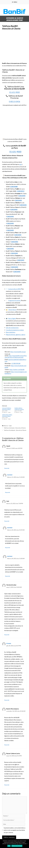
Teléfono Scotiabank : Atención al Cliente (15, 430)
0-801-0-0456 (14, 101)
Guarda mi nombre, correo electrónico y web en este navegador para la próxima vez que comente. (14, 830)
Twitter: (7, 369)
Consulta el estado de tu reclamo (15, 330)
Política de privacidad (17, 845)
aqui (20, 164)
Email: (6, 359)
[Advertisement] (14, 47)
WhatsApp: (8, 363)
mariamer (9, 475)
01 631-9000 (14, 92)
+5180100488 (13, 186)
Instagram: (8, 372)
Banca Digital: (12, 318)
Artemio (8, 643)
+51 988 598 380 (15, 363)
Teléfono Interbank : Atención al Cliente (15, 428)
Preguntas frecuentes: (14, 300)
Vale (9, 845)
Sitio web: (7, 351)
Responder (6, 468)
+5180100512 (20, 191)
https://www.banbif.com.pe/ (18, 351)
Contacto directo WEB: (14, 289)
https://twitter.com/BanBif (16, 369)
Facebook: (7, 365)
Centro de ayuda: (7, 354)
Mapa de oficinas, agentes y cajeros (15, 334)
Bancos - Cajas (8, 425)
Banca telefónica (10, 332)
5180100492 (21, 196)
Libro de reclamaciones (12, 327)
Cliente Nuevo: (12, 309)
